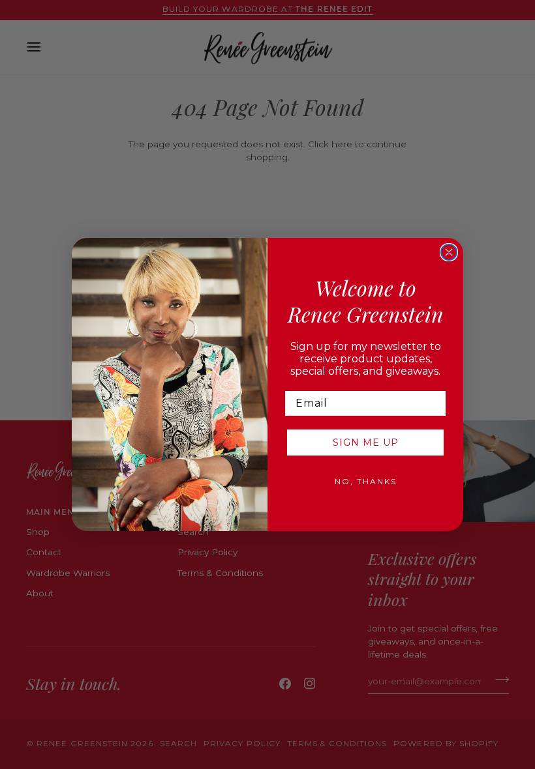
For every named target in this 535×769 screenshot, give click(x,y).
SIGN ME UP (366, 442)
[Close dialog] (449, 252)
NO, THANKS (366, 481)
